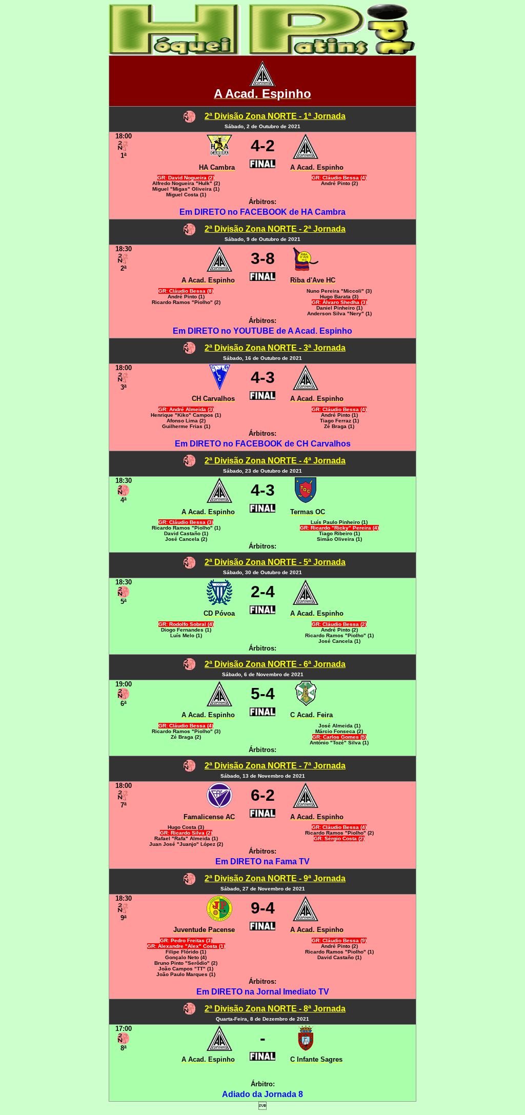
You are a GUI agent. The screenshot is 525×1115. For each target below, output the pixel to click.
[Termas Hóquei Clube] (305, 500)
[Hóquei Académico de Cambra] (219, 156)
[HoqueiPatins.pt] (262, 52)
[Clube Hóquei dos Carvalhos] (219, 387)
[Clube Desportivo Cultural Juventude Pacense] (219, 918)
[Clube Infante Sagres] (306, 1048)
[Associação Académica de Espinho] (262, 83)
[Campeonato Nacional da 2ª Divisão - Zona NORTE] (189, 119)
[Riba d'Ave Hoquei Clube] (305, 269)
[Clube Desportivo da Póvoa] (219, 602)
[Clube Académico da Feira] (306, 703)
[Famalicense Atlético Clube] (219, 805)
